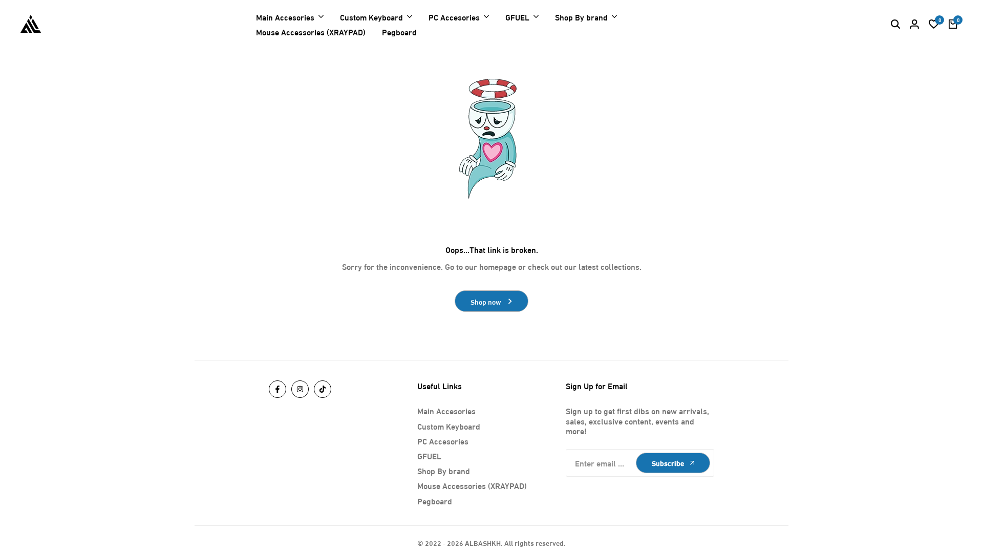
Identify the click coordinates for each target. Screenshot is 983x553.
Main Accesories (446, 410)
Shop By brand (443, 470)
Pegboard (434, 500)
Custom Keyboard (448, 426)
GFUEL (429, 455)
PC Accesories (442, 440)
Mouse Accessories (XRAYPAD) (472, 485)
